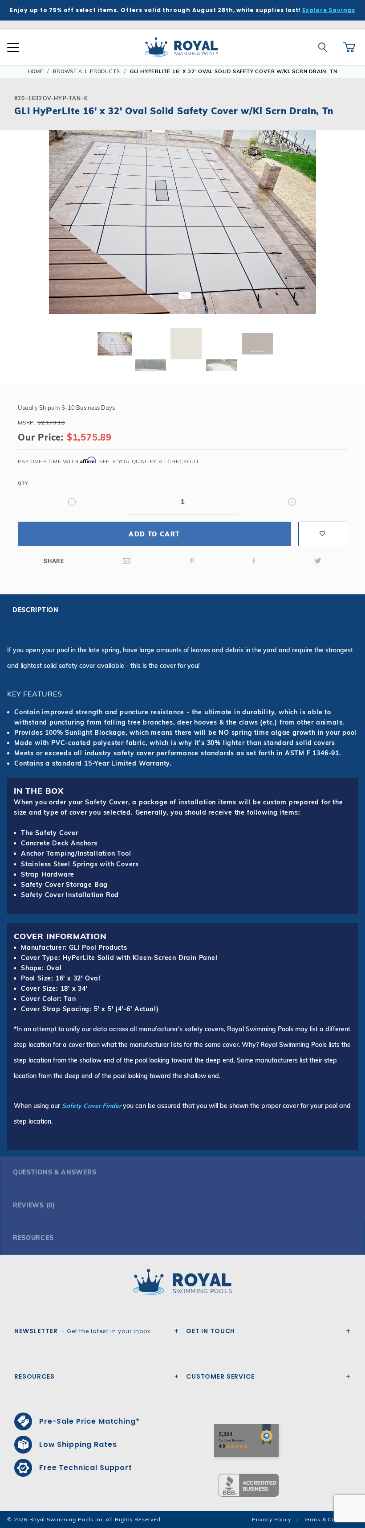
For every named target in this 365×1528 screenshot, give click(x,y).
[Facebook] (254, 561)
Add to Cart (154, 534)
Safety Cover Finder (91, 1106)
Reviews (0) (34, 1205)
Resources (33, 1238)
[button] (14, 236)
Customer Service (220, 1376)
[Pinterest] (192, 561)
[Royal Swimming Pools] (179, 1282)
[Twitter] (317, 561)
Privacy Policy (271, 1519)
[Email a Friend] (127, 561)
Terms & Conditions (331, 1519)
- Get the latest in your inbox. (83, 1330)
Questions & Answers (54, 1172)
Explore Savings (328, 10)
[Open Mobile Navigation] (13, 47)
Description (35, 610)
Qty (23, 483)
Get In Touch (210, 1330)
